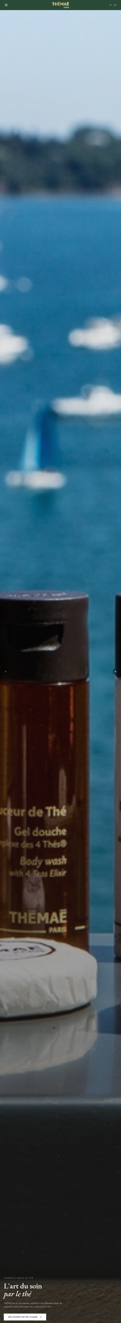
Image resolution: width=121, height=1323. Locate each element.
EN (115, 5)
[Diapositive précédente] (6, 671)
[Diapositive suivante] (115, 671)
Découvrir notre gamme (23, 1317)
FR (110, 5)
